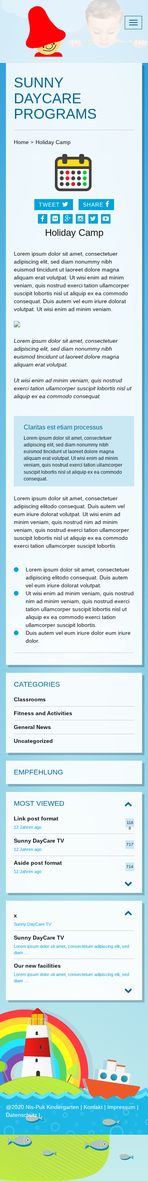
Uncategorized (33, 741)
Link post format (36, 818)
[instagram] (80, 219)
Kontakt (94, 1107)
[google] (68, 219)
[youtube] (106, 219)
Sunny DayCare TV (39, 840)
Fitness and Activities (43, 713)
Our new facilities (37, 966)
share (94, 204)
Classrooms (30, 699)
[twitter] (93, 219)
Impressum (121, 1107)
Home (21, 142)
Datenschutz (22, 1115)
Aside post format (38, 863)
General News (32, 727)
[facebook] (42, 219)
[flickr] (55, 219)
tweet (50, 204)
